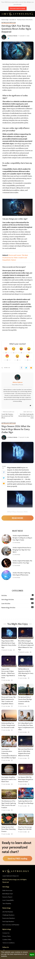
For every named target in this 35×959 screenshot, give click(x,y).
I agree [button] (32, 954)
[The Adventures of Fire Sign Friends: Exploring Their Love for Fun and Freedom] (9, 793)
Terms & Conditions (8, 943)
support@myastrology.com (10, 876)
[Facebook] (21, 368)
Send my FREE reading (17, 858)
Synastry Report (7, 897)
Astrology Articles (8, 22)
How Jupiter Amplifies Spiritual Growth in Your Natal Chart (9, 779)
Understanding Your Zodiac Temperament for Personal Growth (8, 725)
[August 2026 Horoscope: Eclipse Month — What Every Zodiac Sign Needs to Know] (9, 661)
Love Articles (5, 603)
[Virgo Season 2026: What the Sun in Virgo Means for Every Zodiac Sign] (9, 633)
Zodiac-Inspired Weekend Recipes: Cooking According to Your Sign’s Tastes (22, 538)
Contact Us (5, 933)
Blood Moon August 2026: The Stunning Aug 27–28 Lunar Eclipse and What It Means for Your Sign (26, 645)
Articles (4, 595)
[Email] (31, 368)
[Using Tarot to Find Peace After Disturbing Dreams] (9, 819)
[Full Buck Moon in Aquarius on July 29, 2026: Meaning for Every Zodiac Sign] (26, 661)
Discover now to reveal (17, 8)
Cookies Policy (6, 939)
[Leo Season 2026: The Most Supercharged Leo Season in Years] (26, 769)
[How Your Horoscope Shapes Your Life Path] (26, 819)
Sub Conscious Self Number (10, 924)
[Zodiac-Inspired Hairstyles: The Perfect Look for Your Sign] (6, 563)
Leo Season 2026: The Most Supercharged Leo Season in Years (25, 779)
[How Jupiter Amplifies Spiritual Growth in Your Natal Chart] (9, 769)
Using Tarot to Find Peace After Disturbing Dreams (8, 829)
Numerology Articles (8, 607)
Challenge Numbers (8, 915)
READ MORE (17, 518)
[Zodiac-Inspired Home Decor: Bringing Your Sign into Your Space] (6, 551)
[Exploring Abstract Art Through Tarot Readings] (26, 793)
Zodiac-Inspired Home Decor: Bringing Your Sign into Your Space (22, 550)
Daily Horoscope (7, 890)
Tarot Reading (6, 903)
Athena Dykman (12, 35)
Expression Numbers (8, 918)
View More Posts (17, 384)
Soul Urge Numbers (8, 921)
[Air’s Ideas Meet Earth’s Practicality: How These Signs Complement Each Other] (26, 715)
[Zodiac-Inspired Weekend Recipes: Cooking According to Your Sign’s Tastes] (6, 539)
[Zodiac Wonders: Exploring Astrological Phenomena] (6, 575)
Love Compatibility (8, 900)
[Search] (31, 14)
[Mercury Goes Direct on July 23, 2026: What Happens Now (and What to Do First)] (26, 741)
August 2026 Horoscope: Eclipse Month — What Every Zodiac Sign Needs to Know (8, 673)
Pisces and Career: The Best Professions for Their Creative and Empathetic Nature (15, 257)
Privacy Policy (6, 936)
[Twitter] (8, 38)
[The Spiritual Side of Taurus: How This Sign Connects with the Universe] (26, 689)
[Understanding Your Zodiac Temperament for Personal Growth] (9, 715)
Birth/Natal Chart (7, 893)
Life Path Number (7, 912)
